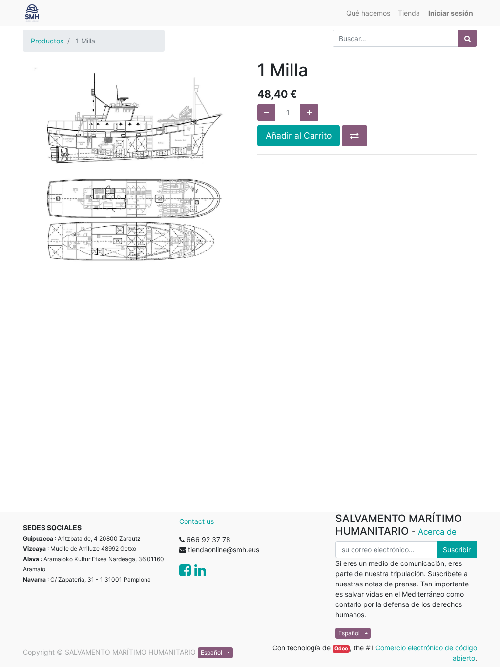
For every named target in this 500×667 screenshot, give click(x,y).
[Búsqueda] (467, 38)
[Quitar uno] (266, 112)
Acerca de (437, 532)
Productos (47, 41)
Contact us (196, 521)
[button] (354, 135)
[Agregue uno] (309, 112)
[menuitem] (368, 13)
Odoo (341, 649)
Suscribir (457, 549)
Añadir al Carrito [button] (299, 135)
